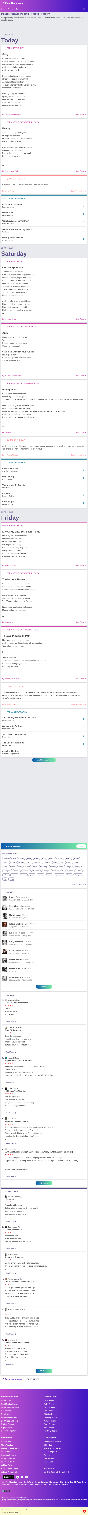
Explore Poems (7, 1424)
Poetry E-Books (50, 1431)
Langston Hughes (8, 1455)
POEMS (29, 1379)
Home (3, 9)
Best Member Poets (9, 1418)
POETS (37, 1379)
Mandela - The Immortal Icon (17, 1121)
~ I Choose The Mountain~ (16, 1091)
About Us (5, 1482)
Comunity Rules (34, 1484)
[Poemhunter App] (8, 1477)
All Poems (44, 1183)
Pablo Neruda (6, 1452)
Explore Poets (7, 1428)
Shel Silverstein (7, 1462)
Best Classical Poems (10, 1407)
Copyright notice (16, 1482)
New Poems (6, 1411)
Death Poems (49, 1407)
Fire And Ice (49, 1468)
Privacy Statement (41, 1482)
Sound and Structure (14, 1257)
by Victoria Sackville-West (11, 114)
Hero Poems (49, 1428)
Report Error (69, 1482)
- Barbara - (9, 1199)
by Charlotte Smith (9, 319)
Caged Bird (48, 1462)
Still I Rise (48, 1445)
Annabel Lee (49, 1458)
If (44, 1465)
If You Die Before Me (13, 1030)
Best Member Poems (9, 1404)
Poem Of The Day (8, 1431)
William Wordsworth (9, 1472)
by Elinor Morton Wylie (10, 171)
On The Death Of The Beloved (56, 1472)
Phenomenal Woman (52, 1442)
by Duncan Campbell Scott (12, 376)
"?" (6, 1312)
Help (61, 1482)
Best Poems (6, 1401)
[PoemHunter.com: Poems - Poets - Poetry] (12, 3)
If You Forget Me (50, 1452)
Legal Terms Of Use (61, 1484)
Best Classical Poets (9, 1421)
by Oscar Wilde (7, 622)
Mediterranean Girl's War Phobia (18, 1061)
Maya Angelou (7, 1445)
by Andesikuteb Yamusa (11, 679)
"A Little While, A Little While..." (18, 1343)
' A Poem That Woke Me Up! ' (17, 1003)
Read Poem (80, 114)
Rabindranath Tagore (9, 1468)
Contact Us (54, 1482)
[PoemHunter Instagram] (26, 1477)
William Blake (6, 1465)
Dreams (47, 1455)
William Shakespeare (10, 1448)
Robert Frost (6, 1442)
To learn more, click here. (10, 1512)
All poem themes (78, 884)
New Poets (5, 1414)
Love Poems (49, 1401)
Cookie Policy (29, 1482)
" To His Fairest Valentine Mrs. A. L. (20, 1282)
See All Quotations (77, 191)
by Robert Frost (8, 191)
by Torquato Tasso (9, 565)
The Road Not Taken (52, 1448)
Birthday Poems (50, 1414)
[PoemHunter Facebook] (17, 1477)
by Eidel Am (6, 432)
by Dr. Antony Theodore (10, 455)
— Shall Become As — (14, 1230)
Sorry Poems (49, 1424)
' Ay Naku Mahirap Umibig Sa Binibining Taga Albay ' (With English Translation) (39, 1152)
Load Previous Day (44, 760)
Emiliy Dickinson (8, 1458)
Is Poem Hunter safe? (19, 1484)
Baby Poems (49, 1404)
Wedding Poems (51, 1418)
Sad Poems (49, 1411)
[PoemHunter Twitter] (22, 1477)
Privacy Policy (47, 1484)
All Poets (44, 986)
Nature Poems (50, 1421)
